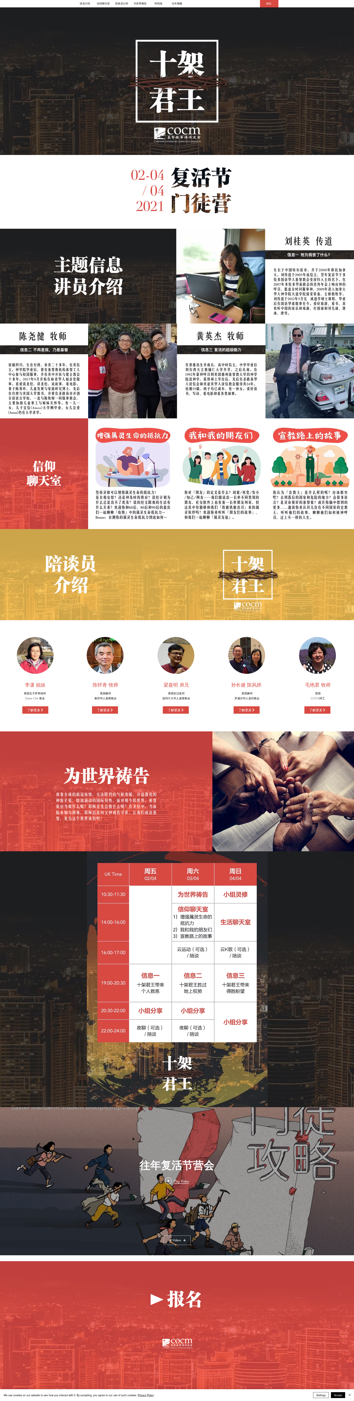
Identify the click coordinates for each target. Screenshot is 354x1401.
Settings (321, 1395)
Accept (338, 1395)
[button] (35, 710)
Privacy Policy (146, 1395)
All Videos (174, 1240)
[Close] (349, 1395)
